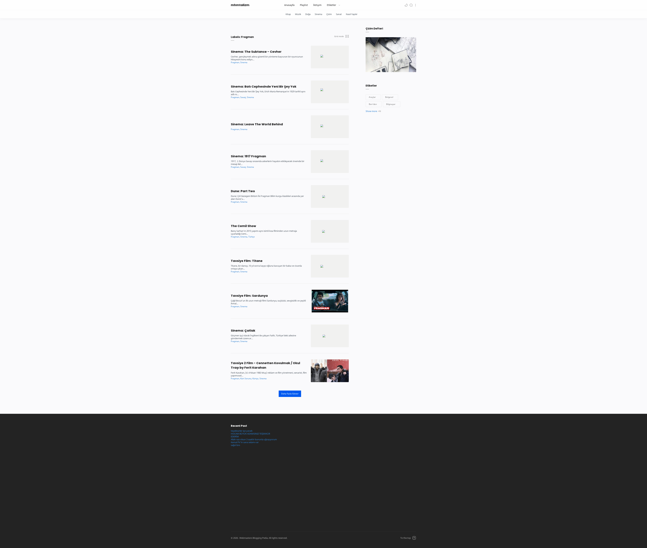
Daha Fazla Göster (290, 393)
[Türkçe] (251, 236)
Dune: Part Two (243, 191)
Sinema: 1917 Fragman (248, 156)
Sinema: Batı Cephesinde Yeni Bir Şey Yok (263, 86)
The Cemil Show (243, 226)
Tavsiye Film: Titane (247, 261)
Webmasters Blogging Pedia (315, 538)
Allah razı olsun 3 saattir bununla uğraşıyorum (254, 439)
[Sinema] (243, 62)
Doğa (308, 14)
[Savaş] (243, 97)
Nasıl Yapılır (351, 14)
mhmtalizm (240, 5)
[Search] (411, 5)
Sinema (318, 14)
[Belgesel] (390, 97)
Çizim (329, 14)
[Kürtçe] (255, 378)
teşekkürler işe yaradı (241, 430)
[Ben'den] (374, 104)
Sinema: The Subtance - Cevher (256, 52)
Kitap (288, 14)
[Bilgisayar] (391, 104)
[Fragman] (235, 62)
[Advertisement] (300, 474)
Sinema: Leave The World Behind (257, 124)
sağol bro (235, 445)
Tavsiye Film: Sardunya (249, 296)
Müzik (298, 14)
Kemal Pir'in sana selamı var (245, 442)
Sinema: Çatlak (243, 330)
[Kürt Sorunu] (246, 378)
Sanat (339, 14)
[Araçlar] (373, 97)
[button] (406, 5)
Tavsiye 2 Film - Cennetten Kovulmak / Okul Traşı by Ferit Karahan (265, 365)
